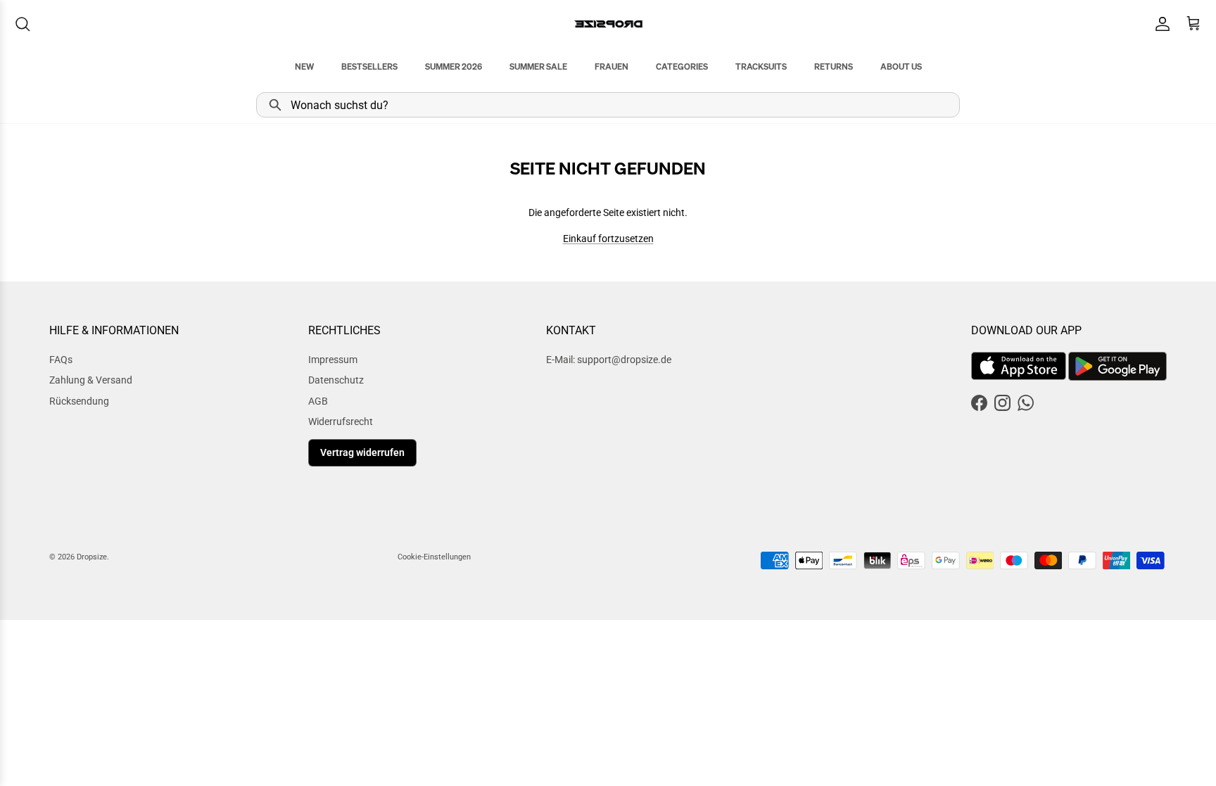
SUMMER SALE (538, 66)
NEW (304, 66)
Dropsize (92, 557)
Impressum (332, 359)
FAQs (60, 359)
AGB (318, 401)
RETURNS (833, 66)
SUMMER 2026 (453, 66)
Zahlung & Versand (90, 380)
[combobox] (608, 105)
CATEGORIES (682, 66)
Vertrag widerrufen (362, 452)
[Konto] (1159, 23)
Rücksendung (79, 401)
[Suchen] (22, 23)
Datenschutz (336, 380)
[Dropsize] (608, 23)
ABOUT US (901, 66)
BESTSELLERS (369, 66)
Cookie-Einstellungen (434, 557)
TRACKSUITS (761, 66)
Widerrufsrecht (340, 421)
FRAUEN (611, 66)
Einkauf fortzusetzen (608, 238)
